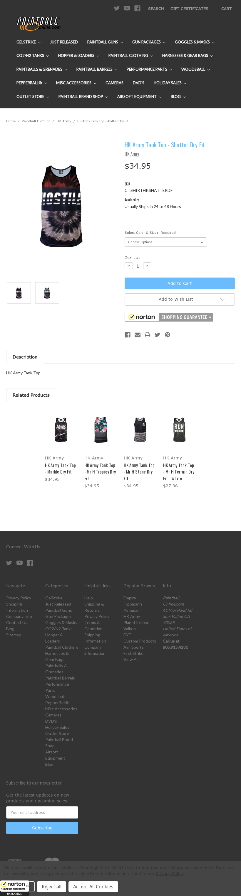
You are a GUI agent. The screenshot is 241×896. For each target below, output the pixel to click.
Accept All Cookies (93, 886)
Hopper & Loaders (76, 55)
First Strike (133, 653)
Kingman (131, 610)
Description (25, 356)
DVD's (138, 82)
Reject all (51, 886)
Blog (176, 96)
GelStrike (26, 42)
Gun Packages (147, 42)
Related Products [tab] (31, 395)
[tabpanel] (61, 446)
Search (156, 8)
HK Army (131, 616)
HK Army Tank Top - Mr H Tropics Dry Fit (100, 471)
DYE (127, 634)
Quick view (61, 423)
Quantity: (132, 257)
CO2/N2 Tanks (30, 55)
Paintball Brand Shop (81, 96)
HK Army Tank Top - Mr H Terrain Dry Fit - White (179, 471)
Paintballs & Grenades (39, 69)
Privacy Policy (18, 597)
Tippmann (132, 603)
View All (130, 659)
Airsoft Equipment (137, 96)
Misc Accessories (74, 82)
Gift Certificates (189, 8)
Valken (129, 628)
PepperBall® (29, 82)
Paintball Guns (103, 42)
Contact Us (16, 622)
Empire (129, 597)
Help (88, 597)
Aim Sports (133, 647)
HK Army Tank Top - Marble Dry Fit (60, 468)
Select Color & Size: (150, 232)
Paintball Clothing (128, 55)
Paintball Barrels (94, 69)
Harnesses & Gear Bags (185, 55)
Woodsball (193, 69)
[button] (14, 888)
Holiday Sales (168, 82)
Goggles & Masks (193, 42)
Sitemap (13, 634)
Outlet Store (30, 96)
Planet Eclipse (136, 622)
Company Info (19, 616)
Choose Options (61, 435)
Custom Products (139, 640)
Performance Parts (147, 69)
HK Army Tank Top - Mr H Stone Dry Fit (139, 471)
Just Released (64, 42)
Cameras (114, 82)
